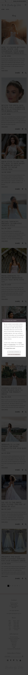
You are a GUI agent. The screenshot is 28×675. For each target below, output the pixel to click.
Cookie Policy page (10, 348)
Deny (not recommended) (14, 354)
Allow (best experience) (14, 351)
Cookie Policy (12, 344)
